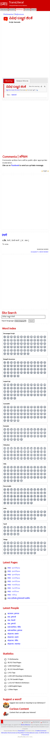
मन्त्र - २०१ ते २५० (14, 582)
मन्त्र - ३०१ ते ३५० (14, 575)
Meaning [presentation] (8, 81)
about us (45, 722)
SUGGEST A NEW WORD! (39, 252)
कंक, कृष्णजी (12, 624)
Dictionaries (8, 14)
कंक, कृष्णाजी (12, 617)
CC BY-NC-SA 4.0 (43, 733)
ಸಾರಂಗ (14, 94)
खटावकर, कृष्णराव (13, 614)
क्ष (21, 340)
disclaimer (36, 722)
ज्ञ (44, 340)
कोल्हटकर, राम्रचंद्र (14, 644)
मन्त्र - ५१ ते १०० (13, 592)
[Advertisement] (25, 50)
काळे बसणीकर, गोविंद (14, 627)
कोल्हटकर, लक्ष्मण (13, 637)
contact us (26, 722)
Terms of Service (25, 725)
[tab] (8, 81)
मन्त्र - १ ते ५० (12, 595)
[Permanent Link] (34, 90)
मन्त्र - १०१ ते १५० (14, 588)
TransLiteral (21, 731)
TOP (45, 171)
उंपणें (4, 235)
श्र (8, 350)
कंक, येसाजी (11, 620)
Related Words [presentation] (22, 81)
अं (11, 337)
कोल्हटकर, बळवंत (13, 634)
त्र (31, 344)
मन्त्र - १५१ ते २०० (14, 585)
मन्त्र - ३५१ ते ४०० (14, 571)
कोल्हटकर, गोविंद (13, 641)
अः (8, 337)
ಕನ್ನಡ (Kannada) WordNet (13, 90)
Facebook (15, 165)
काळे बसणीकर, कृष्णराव (15, 630)
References (19, 14)
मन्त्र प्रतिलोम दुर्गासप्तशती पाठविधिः (19, 598)
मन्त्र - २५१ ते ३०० (14, 578)
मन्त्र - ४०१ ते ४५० (14, 568)
